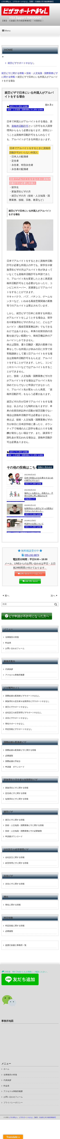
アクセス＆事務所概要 (14, 675)
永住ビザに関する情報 (14, 884)
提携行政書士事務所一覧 (15, 945)
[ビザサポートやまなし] (25, 12)
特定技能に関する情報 (14, 926)
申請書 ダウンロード (14, 767)
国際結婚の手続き (13, 761)
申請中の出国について (34, 524)
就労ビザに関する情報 (19, 106)
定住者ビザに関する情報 (15, 793)
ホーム (6, 1069)
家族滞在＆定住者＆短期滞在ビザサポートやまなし (27, 701)
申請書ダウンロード (14, 836)
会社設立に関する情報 (14, 857)
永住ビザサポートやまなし (16, 718)
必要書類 (9, 756)
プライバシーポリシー (13, 1102)
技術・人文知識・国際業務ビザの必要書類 (23, 831)
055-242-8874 (32, 555)
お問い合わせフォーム (14, 648)
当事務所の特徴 (12, 637)
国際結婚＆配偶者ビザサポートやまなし (22, 696)
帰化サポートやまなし (14, 724)
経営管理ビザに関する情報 (16, 863)
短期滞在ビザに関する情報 (16, 799)
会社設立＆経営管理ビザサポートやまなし (23, 712)
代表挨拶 (9, 669)
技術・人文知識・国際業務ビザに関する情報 (25, 110)
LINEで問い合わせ (31, 581)
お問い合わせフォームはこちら (31, 573)
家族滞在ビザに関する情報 (16, 788)
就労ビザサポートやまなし (21, 63)
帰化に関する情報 (13, 905)
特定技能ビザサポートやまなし (18, 729)
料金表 (8, 643)
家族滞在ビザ (30, 499)
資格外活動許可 (20, 126)
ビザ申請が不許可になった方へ (29, 616)
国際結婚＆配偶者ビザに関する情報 (20, 750)
